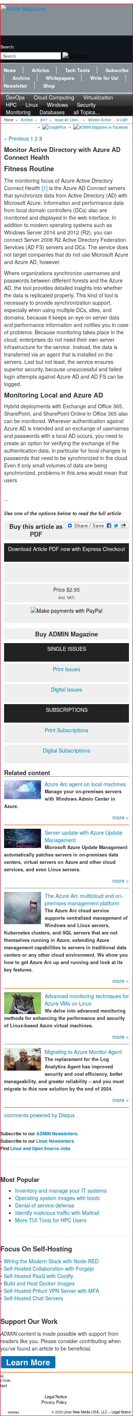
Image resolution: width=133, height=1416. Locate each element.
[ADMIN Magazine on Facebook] (100, 126)
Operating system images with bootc (57, 1198)
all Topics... (87, 112)
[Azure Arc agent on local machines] (22, 789)
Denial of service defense (44, 1205)
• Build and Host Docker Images (37, 1283)
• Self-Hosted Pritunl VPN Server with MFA (49, 1290)
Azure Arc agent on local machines (85, 784)
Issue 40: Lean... (68, 119)
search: (7, 47)
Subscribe (117, 70)
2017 (43, 119)
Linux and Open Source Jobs (40, 1148)
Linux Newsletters (55, 1141)
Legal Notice (56, 1396)
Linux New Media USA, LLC (86, 1412)
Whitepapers (60, 78)
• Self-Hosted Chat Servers (31, 1298)
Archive (21, 78)
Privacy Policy (54, 1402)
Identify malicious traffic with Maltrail (57, 1212)
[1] (45, 188)
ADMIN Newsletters (57, 1133)
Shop (49, 85)
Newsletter (15, 85)
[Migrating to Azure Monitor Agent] (22, 1058)
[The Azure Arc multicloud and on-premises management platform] (22, 907)
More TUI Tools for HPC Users (50, 1220)
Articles (40, 70)
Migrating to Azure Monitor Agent (83, 1051)
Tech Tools (77, 70)
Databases (52, 112)
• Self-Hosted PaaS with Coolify (36, 1276)
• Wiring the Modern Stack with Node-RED (49, 1261)
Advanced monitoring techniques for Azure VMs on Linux (87, 999)
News (10, 70)
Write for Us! (104, 78)
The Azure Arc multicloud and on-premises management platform (84, 899)
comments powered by (39, 1115)
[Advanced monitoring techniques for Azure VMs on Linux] (22, 1002)
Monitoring (18, 112)
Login (124, 119)
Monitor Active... (101, 119)
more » (120, 817)
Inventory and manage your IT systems (61, 1190)
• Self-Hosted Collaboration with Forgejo (47, 1268)
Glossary (13, 1412)
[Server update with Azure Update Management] (22, 837)
